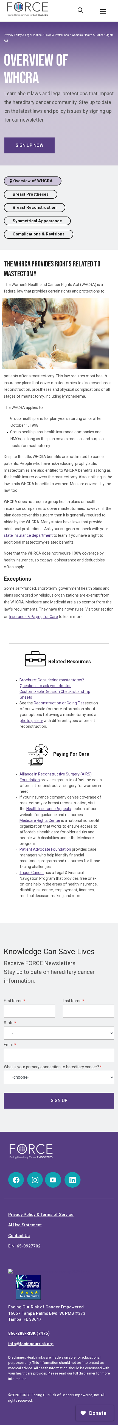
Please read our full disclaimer (71, 1373)
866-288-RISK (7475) (29, 1333)
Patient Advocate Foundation (45, 849)
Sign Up (59, 1100)
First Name (14, 1001)
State (10, 1023)
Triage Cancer (31, 872)
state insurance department (28, 535)
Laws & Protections (56, 35)
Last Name (73, 1001)
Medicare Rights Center (39, 820)
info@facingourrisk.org (31, 1343)
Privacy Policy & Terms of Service (41, 1214)
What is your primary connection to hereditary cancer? (53, 1067)
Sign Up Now (29, 145)
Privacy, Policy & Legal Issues (23, 35)
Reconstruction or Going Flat (59, 703)
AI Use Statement (25, 1224)
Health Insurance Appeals (48, 808)
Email (10, 1044)
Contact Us (19, 1235)
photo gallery (31, 720)
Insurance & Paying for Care (33, 616)
